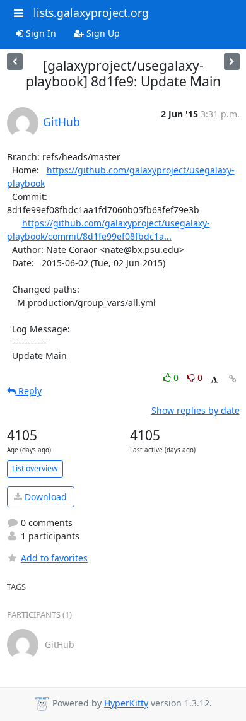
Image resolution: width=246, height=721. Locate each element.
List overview (35, 468)
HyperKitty (126, 703)
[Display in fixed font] (214, 379)
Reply (29, 391)
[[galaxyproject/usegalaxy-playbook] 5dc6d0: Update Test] (232, 61)
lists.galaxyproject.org (91, 12)
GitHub (61, 121)
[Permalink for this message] (233, 378)
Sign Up (102, 33)
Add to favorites (54, 558)
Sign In (39, 33)
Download (44, 497)
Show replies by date (195, 410)
